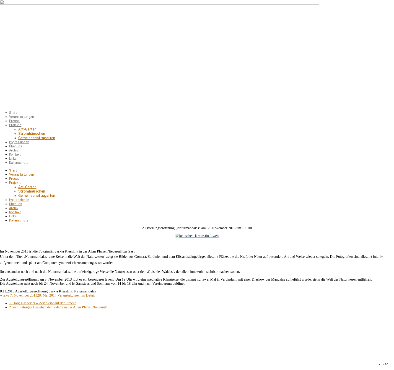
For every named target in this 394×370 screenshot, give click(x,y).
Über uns (15, 146)
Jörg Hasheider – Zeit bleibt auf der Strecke (42, 303)
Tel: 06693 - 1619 (210, 347)
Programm (136, 331)
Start (13, 113)
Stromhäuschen (31, 133)
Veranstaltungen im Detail (76, 295)
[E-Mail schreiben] (228, 347)
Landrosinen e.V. (280, 331)
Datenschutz (19, 162)
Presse (14, 121)
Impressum (276, 337)
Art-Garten (27, 129)
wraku (4, 295)
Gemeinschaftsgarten (36, 138)
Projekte (15, 125)
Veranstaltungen (21, 117)
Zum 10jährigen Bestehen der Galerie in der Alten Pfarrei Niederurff (60, 307)
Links (13, 158)
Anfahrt (134, 348)
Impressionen (19, 142)
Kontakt (15, 154)
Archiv (13, 150)
